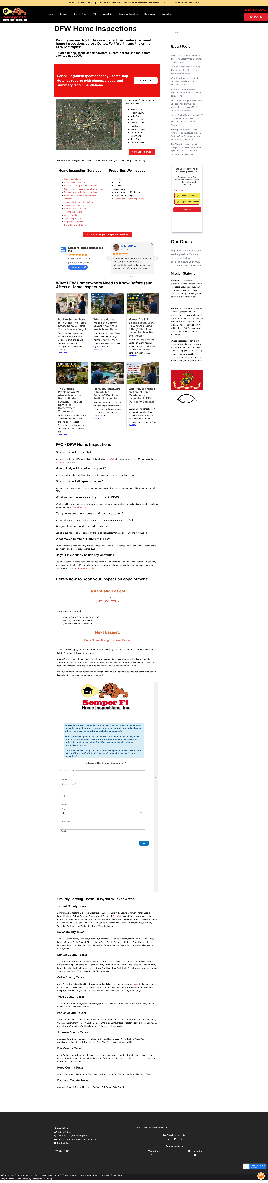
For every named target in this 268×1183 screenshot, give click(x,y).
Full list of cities (63, 462)
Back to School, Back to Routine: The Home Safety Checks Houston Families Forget (186, 58)
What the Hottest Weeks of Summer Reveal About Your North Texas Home (105, 324)
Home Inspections (72, 179)
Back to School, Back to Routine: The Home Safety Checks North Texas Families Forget (72, 324)
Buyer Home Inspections (75, 182)
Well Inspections (71, 215)
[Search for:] (187, 32)
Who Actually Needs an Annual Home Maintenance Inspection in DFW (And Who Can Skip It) (142, 396)
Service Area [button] (80, 14)
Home (50, 14)
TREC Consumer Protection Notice (151, 1127)
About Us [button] (107, 14)
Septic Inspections (72, 218)
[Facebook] (174, 1138)
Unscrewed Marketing (42, 1178)
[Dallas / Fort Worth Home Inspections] (15, 13)
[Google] (168, 1138)
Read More (62, 353)
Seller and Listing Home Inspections (80, 185)
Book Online (255, 16)
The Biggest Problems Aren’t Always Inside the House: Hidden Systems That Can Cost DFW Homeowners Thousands (70, 400)
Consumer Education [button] (128, 14)
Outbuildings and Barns (75, 225)
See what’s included (86, 568)
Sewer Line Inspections (74, 205)
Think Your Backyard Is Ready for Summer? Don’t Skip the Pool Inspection (107, 393)
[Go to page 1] (130, 276)
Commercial (149, 14)
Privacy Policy (61, 1150)
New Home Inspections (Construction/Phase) (84, 189)
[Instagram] (157, 1155)
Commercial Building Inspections (129, 198)
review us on (76, 267)
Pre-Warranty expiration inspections (80, 192)
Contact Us (167, 14)
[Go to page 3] (134, 276)
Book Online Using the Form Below (107, 640)
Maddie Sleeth (129, 245)
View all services (79, 507)
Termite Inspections (73, 212)
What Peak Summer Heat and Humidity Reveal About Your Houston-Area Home (184, 81)
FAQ (95, 14)
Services (64, 14)
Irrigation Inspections (73, 222)
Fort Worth (110, 459)
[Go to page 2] (132, 276)
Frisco (134, 459)
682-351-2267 (107, 601)
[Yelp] (181, 1138)
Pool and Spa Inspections (75, 208)
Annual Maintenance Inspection (78, 202)
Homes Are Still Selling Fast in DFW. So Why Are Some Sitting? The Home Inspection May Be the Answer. (141, 327)
